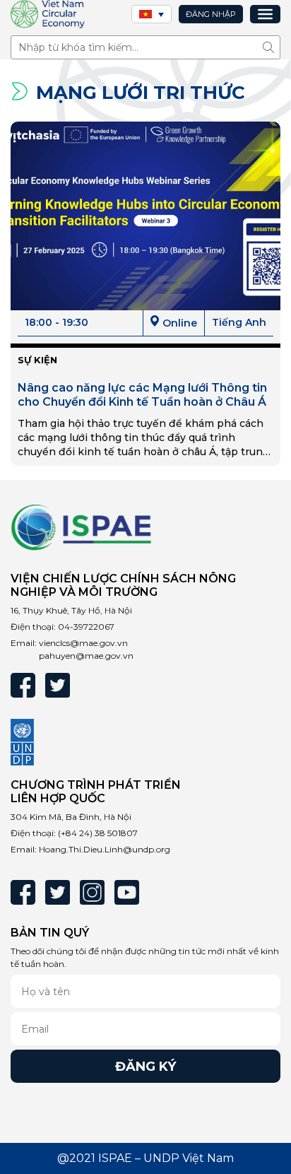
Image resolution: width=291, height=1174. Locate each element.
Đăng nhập (211, 14)
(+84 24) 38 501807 (98, 833)
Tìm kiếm (272, 47)
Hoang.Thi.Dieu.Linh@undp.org (104, 849)
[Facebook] (23, 685)
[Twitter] (57, 685)
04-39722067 (86, 626)
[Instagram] (92, 892)
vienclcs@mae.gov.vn (83, 643)
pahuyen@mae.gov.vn (86, 655)
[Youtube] (126, 892)
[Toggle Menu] (265, 14)
